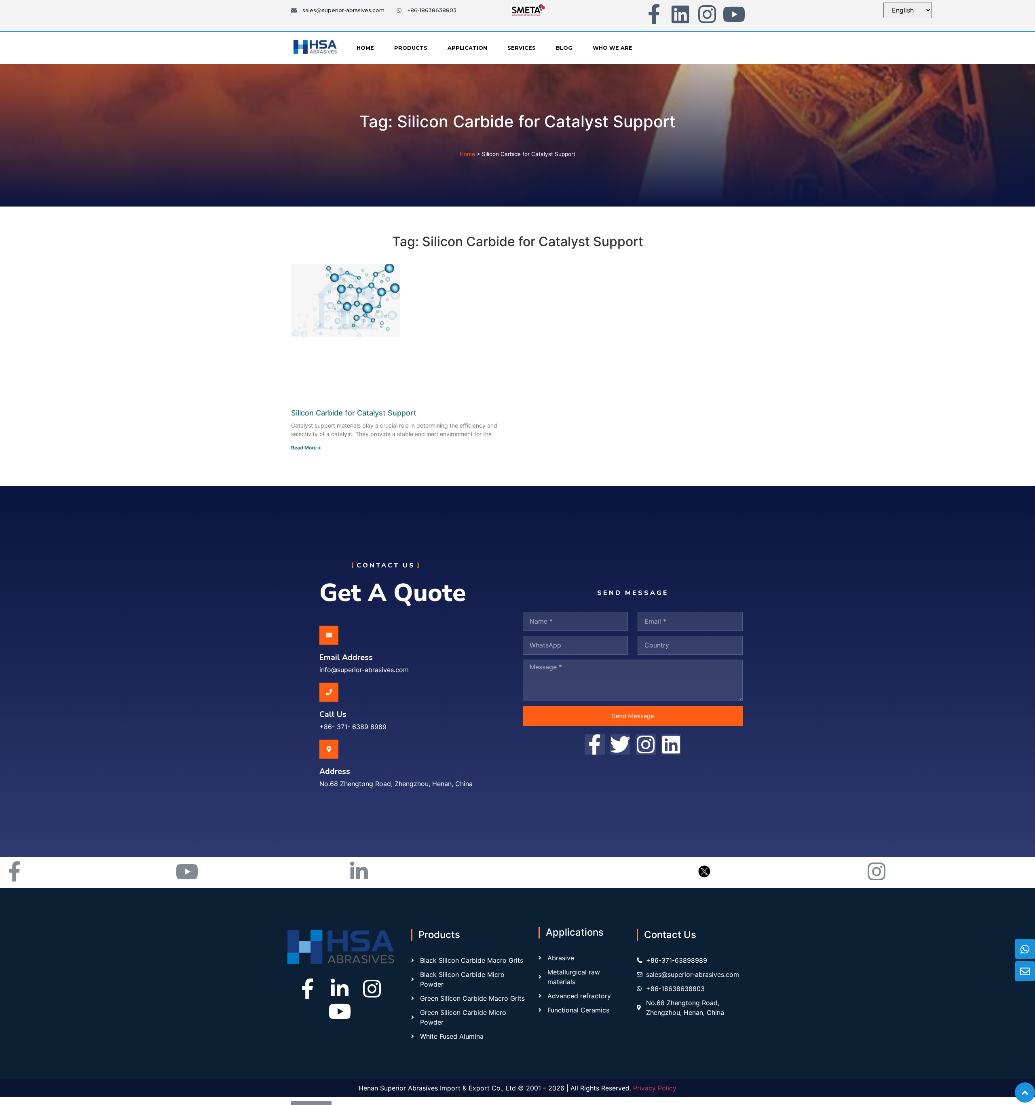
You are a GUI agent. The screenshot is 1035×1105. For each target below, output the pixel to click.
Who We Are (612, 48)
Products (410, 48)
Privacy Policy (654, 1088)
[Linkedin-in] (340, 988)
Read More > (306, 448)
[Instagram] (707, 14)
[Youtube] (734, 14)
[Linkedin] (680, 14)
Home (365, 48)
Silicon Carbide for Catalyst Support (353, 413)
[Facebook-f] (654, 14)
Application (467, 48)
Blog (564, 48)
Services (521, 48)
